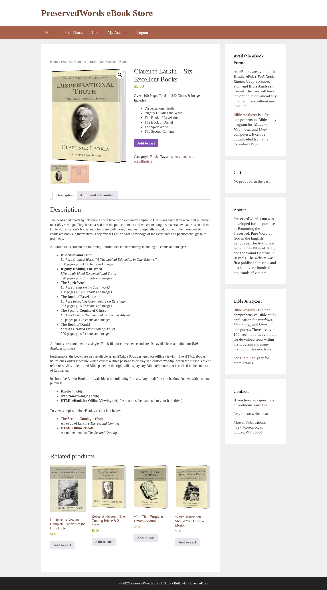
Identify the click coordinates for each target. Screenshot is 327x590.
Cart (95, 32)
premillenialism (144, 161)
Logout (142, 32)
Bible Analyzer (245, 115)
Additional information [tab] (97, 195)
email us (260, 405)
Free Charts (73, 32)
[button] (120, 75)
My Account (118, 32)
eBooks (66, 61)
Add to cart (146, 143)
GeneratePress (198, 583)
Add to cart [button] (62, 545)
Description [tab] (65, 195)
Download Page (246, 144)
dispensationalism (181, 157)
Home (50, 32)
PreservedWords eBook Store (97, 13)
